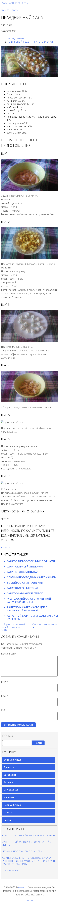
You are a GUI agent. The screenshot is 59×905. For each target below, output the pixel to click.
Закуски (8, 782)
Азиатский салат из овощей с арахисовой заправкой (27, 609)
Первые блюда (12, 805)
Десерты (9, 767)
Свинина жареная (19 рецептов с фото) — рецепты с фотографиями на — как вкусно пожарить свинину (29, 861)
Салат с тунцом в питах (22, 572)
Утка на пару (10, 870)
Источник (6, 547)
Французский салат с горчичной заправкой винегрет (29, 600)
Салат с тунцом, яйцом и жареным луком (28, 835)
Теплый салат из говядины (25, 582)
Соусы (7, 820)
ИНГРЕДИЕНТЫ (15, 38)
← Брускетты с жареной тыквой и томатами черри (13, 627)
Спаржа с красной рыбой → (44, 625)
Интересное (11, 789)
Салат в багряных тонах (22, 588)
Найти (38, 743)
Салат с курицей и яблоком (25, 566)
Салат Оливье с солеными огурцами (31, 561)
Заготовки (10, 774)
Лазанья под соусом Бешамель (22, 851)
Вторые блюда (12, 759)
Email (4, 696)
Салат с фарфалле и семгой (25, 593)
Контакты (29, 900)
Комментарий (8, 653)
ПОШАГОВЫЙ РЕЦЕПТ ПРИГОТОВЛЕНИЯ (30, 41)
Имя (4, 681)
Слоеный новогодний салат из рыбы (31, 577)
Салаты (8, 812)
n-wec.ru (22, 887)
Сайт (3, 710)
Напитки (9, 797)
